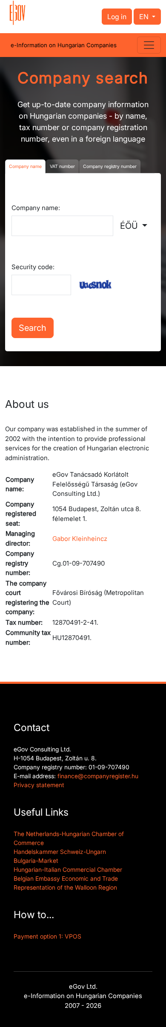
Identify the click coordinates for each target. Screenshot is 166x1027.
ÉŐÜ (130, 226)
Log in (116, 16)
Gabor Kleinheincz (79, 539)
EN (144, 16)
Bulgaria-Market (36, 860)
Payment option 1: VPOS (47, 936)
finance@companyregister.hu (97, 775)
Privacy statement (39, 784)
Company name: (35, 208)
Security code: (32, 267)
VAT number (62, 166)
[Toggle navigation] (149, 45)
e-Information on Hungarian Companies (64, 45)
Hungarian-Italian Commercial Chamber (68, 869)
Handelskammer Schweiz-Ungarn (60, 851)
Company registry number (110, 166)
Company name (25, 166)
